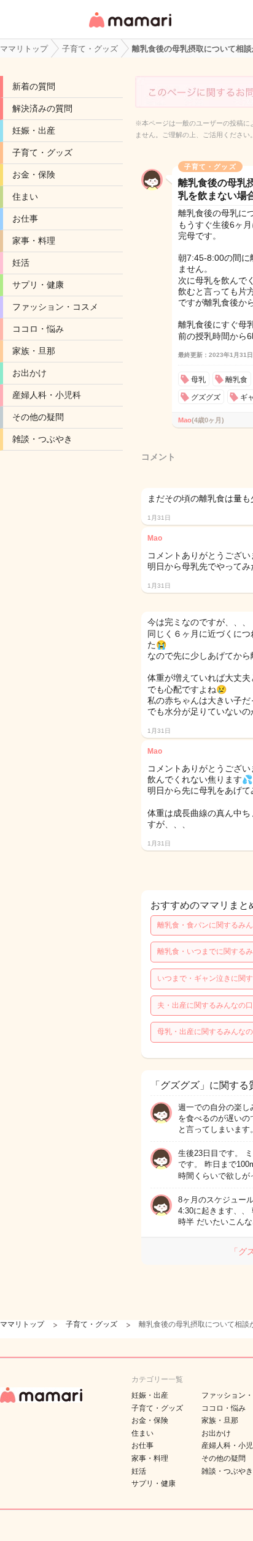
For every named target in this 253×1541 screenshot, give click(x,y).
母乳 (198, 379)
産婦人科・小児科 (46, 395)
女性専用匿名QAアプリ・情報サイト (129, 28)
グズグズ (205, 397)
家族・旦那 (33, 351)
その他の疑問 (38, 417)
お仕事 (25, 218)
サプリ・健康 (38, 285)
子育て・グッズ (42, 152)
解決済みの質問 (42, 108)
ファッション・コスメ (55, 307)
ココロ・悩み (38, 329)
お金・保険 (33, 174)
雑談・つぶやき (42, 439)
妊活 (20, 263)
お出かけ (29, 373)
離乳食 (236, 379)
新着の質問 (33, 86)
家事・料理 (33, 241)
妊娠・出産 (33, 130)
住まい (25, 196)
